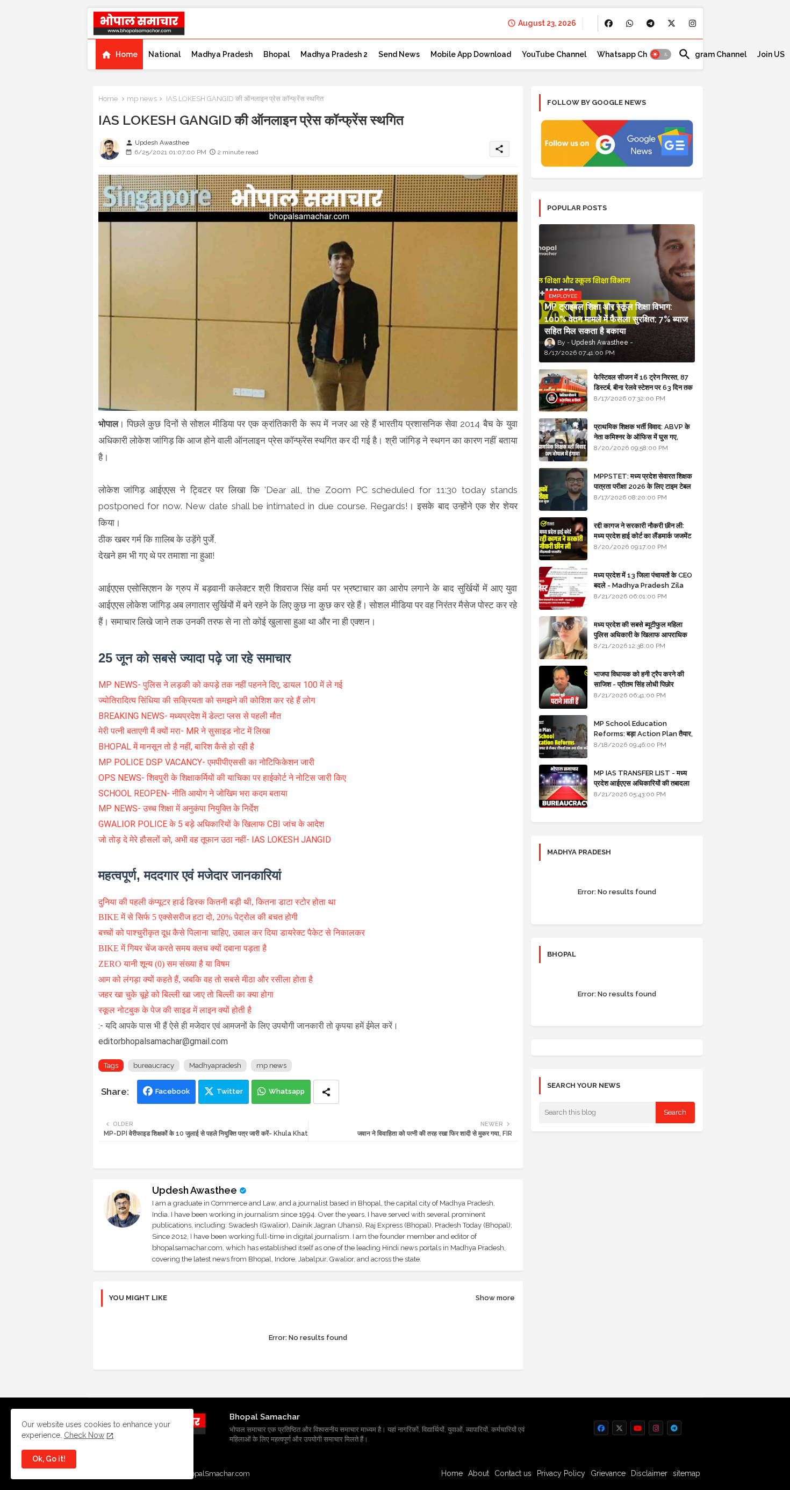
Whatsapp (287, 1091)
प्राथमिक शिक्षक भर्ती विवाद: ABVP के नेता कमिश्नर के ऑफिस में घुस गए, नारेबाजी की (642, 436)
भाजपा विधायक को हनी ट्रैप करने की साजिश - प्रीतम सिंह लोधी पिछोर (639, 679)
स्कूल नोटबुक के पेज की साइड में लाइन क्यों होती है (175, 1010)
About (478, 1473)
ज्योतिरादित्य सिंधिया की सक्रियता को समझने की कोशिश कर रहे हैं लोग (206, 700)
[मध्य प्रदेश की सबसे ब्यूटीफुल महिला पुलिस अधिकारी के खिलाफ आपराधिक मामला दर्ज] (563, 637)
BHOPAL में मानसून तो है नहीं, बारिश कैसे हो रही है (176, 747)
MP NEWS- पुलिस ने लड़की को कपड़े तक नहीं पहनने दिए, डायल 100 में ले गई (220, 685)
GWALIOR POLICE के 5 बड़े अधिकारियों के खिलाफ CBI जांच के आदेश (211, 824)
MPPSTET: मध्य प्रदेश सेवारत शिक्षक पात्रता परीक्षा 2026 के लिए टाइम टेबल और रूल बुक (643, 486)
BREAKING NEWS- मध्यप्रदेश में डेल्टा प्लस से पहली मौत (189, 716)
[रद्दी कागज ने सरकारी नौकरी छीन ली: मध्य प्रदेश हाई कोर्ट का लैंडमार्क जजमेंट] (563, 538)
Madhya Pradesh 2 (334, 54)
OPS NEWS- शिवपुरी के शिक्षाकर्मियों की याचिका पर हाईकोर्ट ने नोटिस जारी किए (222, 778)
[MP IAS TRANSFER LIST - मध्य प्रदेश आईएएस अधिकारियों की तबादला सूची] (563, 786)
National (164, 54)
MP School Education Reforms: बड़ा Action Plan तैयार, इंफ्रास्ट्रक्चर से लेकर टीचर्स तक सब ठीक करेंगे (643, 738)
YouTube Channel (554, 54)
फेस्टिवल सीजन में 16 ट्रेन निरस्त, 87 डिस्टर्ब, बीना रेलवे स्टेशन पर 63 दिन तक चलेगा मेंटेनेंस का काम (643, 387)
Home (127, 54)
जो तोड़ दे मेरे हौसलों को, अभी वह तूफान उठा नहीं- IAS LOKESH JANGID (214, 840)
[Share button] (326, 1092)
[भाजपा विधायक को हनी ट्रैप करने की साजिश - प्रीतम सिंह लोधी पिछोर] (563, 687)
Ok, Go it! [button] (49, 1459)
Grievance (608, 1473)
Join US (771, 54)
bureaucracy (153, 1065)
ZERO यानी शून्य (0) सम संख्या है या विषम (163, 963)
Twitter (230, 1091)
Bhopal (276, 54)
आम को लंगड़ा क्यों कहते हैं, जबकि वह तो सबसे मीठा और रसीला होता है (205, 979)
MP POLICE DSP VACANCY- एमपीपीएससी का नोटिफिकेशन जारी (206, 762)
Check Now (84, 1435)
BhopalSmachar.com (216, 1474)
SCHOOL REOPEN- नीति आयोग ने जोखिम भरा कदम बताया (193, 793)
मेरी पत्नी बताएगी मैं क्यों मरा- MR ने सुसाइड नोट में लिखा (184, 731)
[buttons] (608, 23)
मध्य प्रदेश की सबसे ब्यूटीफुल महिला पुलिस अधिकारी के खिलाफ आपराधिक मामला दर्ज (640, 634)
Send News (399, 54)
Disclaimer (649, 1473)
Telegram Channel (712, 54)
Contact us (513, 1473)
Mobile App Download (470, 54)
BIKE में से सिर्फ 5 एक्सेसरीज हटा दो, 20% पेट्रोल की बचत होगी (198, 917)
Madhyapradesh (215, 1065)
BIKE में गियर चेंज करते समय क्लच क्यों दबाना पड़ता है (182, 948)
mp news (142, 99)
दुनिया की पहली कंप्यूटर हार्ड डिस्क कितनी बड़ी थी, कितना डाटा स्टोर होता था (217, 902)
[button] (660, 54)
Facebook (172, 1091)
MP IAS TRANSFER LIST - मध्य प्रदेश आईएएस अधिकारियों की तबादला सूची (642, 782)
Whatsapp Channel (632, 54)
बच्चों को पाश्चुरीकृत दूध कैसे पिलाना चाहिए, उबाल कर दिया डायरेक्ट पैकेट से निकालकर (231, 932)
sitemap (686, 1473)
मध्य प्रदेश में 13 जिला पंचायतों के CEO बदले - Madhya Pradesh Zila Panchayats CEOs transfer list (643, 590)
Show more (495, 1298)
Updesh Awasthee (194, 1190)
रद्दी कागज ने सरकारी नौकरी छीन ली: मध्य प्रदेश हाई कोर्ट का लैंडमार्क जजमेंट (642, 530)
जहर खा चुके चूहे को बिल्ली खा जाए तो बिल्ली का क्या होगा (186, 994)
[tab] (119, 54)
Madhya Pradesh (222, 54)
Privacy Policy (561, 1473)
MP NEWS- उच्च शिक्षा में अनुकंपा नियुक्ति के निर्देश (178, 808)
